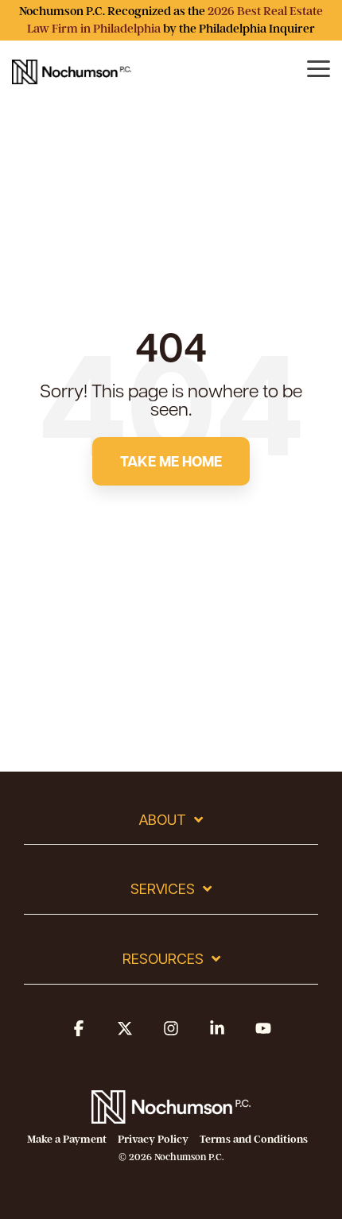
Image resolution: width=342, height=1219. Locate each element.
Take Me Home (171, 461)
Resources (163, 958)
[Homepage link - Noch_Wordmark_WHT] (171, 1114)
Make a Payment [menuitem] (67, 1139)
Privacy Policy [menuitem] (153, 1139)
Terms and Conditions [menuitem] (254, 1139)
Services (162, 888)
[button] (79, 1035)
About (162, 819)
